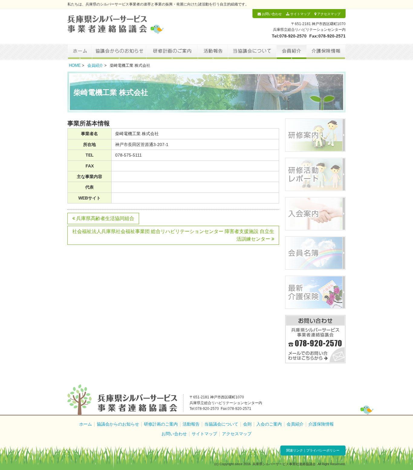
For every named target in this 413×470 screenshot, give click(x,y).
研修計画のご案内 (172, 52)
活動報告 (213, 52)
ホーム (79, 52)
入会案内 (315, 213)
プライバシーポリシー (323, 450)
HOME (75, 65)
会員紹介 (291, 52)
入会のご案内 (269, 424)
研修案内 (315, 135)
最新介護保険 (315, 292)
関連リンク (294, 450)
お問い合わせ (271, 14)
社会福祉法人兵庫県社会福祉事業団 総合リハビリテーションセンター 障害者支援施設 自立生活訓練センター (173, 235)
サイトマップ (299, 14)
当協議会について (252, 52)
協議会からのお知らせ (119, 52)
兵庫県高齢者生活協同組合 (104, 218)
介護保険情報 (326, 52)
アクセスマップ (328, 14)
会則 (247, 424)
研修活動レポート (315, 174)
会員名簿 (315, 253)
